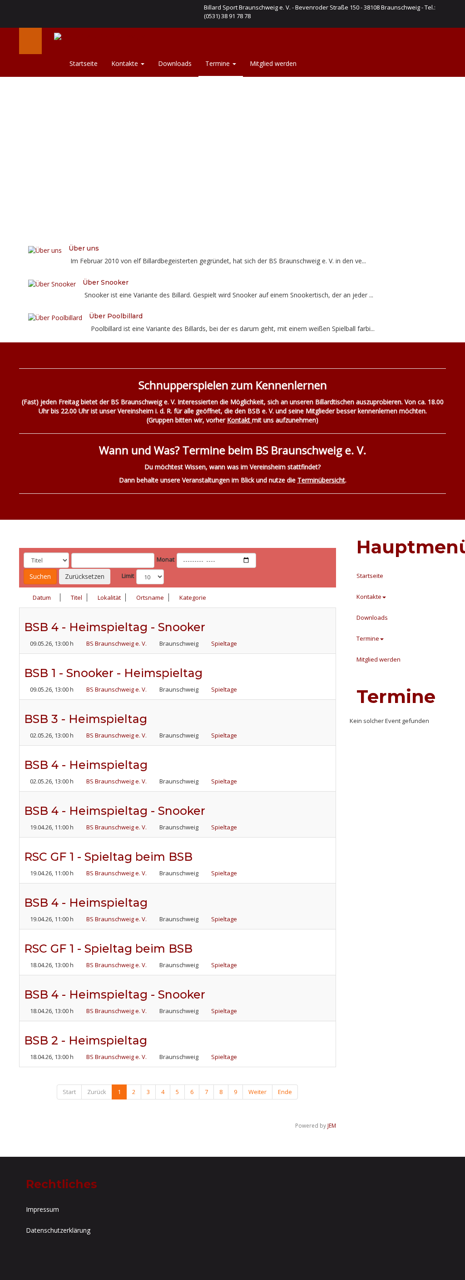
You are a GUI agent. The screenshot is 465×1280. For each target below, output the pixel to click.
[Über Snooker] (52, 283)
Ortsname (150, 597)
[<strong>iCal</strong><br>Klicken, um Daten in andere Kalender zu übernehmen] (331, 542)
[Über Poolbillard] (55, 317)
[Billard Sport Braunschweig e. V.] (101, 39)
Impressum (42, 1209)
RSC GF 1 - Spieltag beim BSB (108, 856)
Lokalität (109, 597)
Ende (285, 1092)
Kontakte (125, 63)
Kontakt (238, 420)
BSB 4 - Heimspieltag (86, 765)
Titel (76, 597)
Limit (128, 576)
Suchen (40, 576)
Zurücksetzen (84, 576)
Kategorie (192, 597)
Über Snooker (106, 282)
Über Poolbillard (116, 316)
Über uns (84, 248)
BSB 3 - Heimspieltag (85, 719)
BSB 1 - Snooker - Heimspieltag (113, 673)
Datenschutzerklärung (58, 1230)
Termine (218, 63)
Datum (42, 597)
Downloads (175, 63)
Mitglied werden (273, 63)
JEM (331, 1125)
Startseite (83, 63)
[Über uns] (45, 249)
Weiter (257, 1092)
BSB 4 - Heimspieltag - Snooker (114, 627)
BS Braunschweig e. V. (116, 643)
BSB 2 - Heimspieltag (85, 1040)
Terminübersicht (321, 480)
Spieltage (224, 643)
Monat (165, 559)
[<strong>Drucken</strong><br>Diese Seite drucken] (319, 542)
